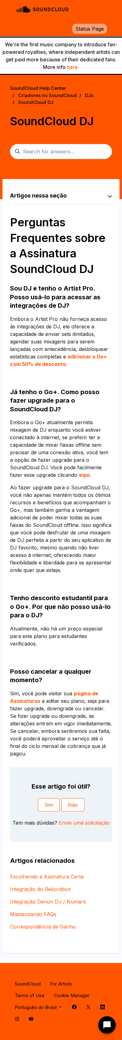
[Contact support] (107, 1025)
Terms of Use (29, 995)
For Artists (61, 984)
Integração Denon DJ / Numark (48, 901)
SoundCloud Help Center (38, 88)
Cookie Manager (71, 995)
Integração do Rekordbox (40, 889)
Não (73, 805)
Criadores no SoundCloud (47, 95)
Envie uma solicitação (84, 823)
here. (73, 67)
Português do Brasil (36, 1007)
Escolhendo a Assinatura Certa (47, 876)
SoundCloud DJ (35, 102)
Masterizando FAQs (33, 914)
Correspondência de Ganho (43, 927)
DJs (89, 95)
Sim (48, 805)
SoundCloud (28, 984)
